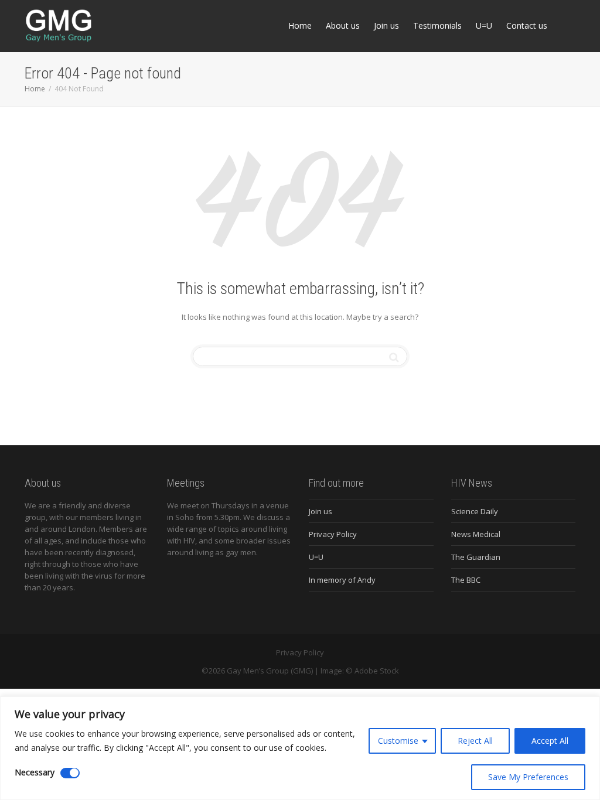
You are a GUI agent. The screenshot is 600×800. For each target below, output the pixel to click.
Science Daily (474, 511)
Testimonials (437, 25)
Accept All (549, 740)
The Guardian (475, 557)
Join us (386, 25)
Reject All (475, 740)
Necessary (34, 772)
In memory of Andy (342, 580)
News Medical (475, 534)
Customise (398, 740)
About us (343, 25)
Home (300, 25)
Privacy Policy (333, 534)
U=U (484, 25)
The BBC (465, 580)
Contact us (526, 25)
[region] (300, 748)
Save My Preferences (528, 776)
